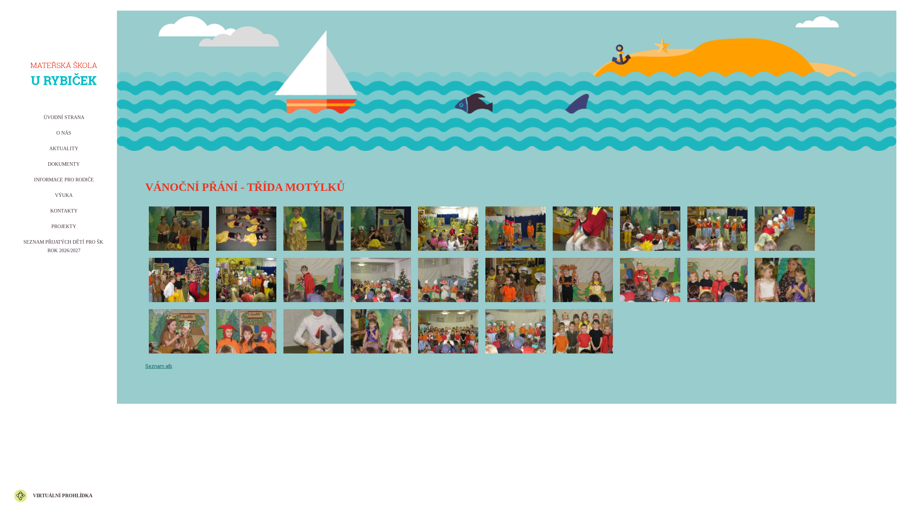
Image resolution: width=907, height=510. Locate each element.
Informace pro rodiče (64, 179)
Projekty (63, 226)
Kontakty (64, 211)
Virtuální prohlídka (62, 495)
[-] (179, 228)
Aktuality (63, 148)
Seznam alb (158, 366)
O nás (63, 133)
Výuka (64, 195)
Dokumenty (64, 164)
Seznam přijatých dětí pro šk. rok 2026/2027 (64, 246)
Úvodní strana (64, 117)
